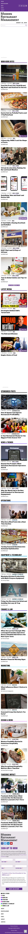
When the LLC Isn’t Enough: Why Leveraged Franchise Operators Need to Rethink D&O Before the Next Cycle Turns (13, 633)
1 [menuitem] (12, 285)
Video (14, 138)
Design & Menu (15, 739)
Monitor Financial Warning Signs (13, 659)
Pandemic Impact (16, 793)
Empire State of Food (9, 355)
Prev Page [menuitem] (10, 285)
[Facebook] (19, 6)
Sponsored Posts (16, 410)
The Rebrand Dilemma (9, 334)
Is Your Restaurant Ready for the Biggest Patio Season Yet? (13, 437)
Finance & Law (15, 628)
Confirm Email (18, 868)
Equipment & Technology (17, 574)
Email (2, 868)
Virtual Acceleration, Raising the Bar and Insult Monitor (13, 169)
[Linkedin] (24, 6)
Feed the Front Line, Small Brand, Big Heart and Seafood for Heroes (14, 86)
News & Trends (16, 83)
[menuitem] (2, 1)
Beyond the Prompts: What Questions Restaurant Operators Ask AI (13, 465)
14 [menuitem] (15, 285)
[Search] (26, 25)
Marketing (14, 685)
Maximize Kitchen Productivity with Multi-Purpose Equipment (12, 577)
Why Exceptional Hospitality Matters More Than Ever (11, 767)
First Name (3, 861)
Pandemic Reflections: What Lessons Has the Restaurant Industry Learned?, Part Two (11, 824)
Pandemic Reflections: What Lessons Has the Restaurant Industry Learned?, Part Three (12, 798)
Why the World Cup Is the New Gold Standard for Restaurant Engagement (12, 492)
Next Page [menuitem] (18, 285)
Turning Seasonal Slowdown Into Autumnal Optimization (13, 548)
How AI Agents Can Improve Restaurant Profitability (11, 413)
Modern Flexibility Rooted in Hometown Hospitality (11, 742)
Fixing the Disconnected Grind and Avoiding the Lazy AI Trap (14, 602)
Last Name (17, 861)
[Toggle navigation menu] (25, 931)
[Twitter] (22, 6)
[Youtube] (26, 6)
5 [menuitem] (14, 285)
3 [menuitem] (13, 285)
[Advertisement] (14, 43)
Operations (14, 519)
